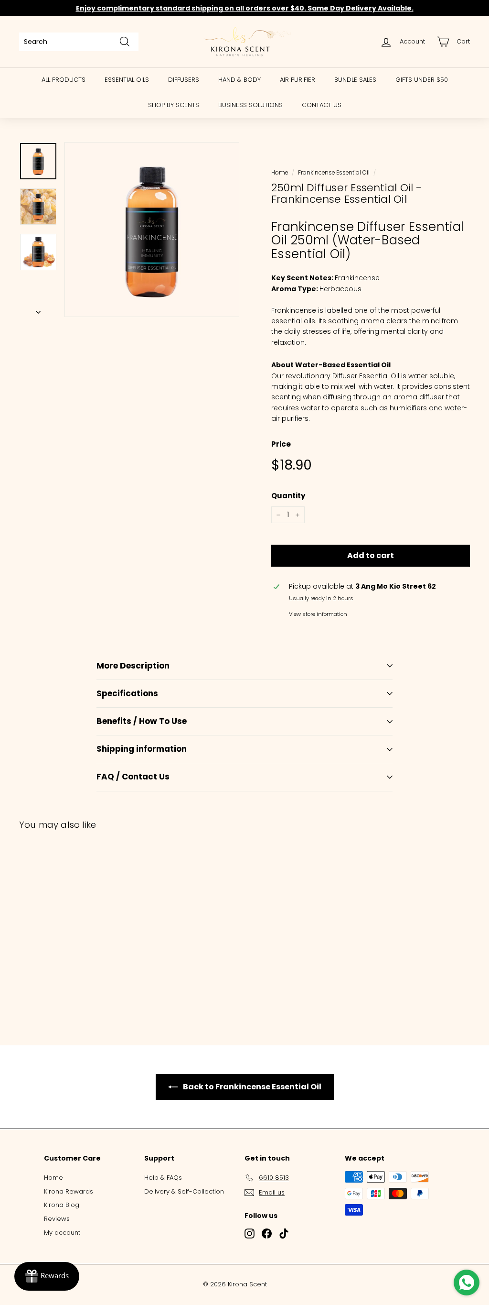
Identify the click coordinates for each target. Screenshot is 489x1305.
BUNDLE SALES (355, 79)
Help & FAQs (163, 1177)
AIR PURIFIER (297, 79)
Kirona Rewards (68, 1191)
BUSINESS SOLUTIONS (250, 105)
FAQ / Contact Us (133, 776)
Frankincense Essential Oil (334, 172)
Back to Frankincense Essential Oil (251, 1086)
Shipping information (141, 749)
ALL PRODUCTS (63, 79)
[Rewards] (46, 1276)
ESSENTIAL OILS (127, 79)
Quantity (288, 496)
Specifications (127, 693)
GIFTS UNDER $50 (421, 79)
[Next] (38, 309)
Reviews (57, 1218)
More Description (133, 665)
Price (281, 444)
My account (62, 1232)
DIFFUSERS (183, 79)
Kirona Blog (61, 1204)
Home (279, 172)
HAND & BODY (239, 79)
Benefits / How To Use (141, 721)
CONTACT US (321, 105)
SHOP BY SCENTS (173, 105)
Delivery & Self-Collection (184, 1191)
